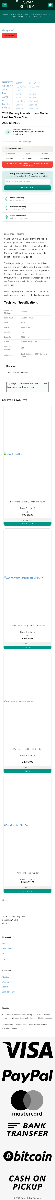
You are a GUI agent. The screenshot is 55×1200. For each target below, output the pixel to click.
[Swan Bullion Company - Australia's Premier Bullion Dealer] (27, 5)
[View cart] (50, 5)
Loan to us (6, 986)
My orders (6, 943)
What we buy (7, 982)
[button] (4, 5)
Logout (5, 958)
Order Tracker (7, 948)
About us (5, 977)
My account (6, 953)
